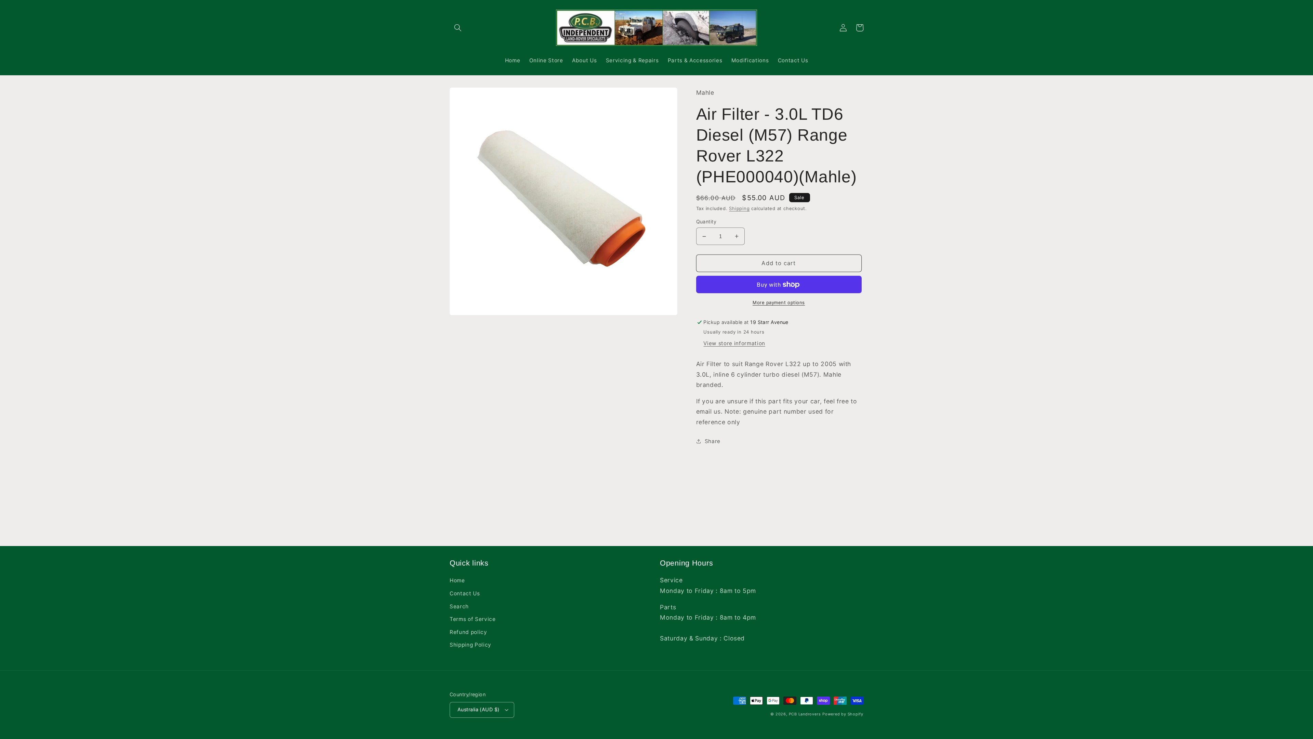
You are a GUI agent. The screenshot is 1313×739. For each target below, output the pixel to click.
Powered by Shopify (842, 714)
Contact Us (465, 593)
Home (457, 580)
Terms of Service (473, 619)
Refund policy (468, 632)
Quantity (706, 221)
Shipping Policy (470, 644)
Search (459, 606)
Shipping (739, 208)
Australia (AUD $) (478, 709)
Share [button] (712, 441)
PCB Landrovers (805, 714)
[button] (458, 28)
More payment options (779, 302)
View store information (734, 343)
